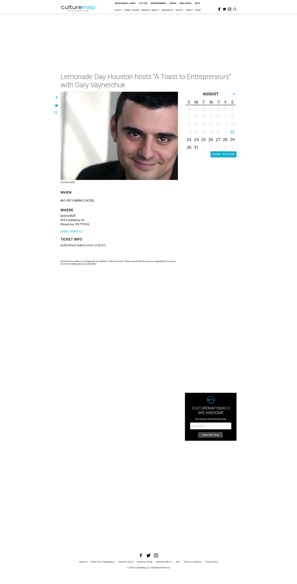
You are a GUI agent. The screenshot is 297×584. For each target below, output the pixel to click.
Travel (172, 3)
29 (232, 139)
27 (218, 139)
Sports (179, 10)
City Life (143, 3)
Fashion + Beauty (150, 10)
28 (225, 139)
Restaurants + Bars (125, 3)
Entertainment (158, 3)
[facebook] (219, 9)
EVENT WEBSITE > (72, 231)
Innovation (167, 10)
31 (196, 147)
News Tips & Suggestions (103, 562)
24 (196, 139)
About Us (83, 562)
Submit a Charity (144, 562)
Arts (197, 3)
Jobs (177, 562)
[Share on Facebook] (57, 98)
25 (203, 139)
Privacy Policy (211, 562)
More (198, 10)
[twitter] (224, 9)
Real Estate (185, 3)
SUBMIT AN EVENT (223, 154)
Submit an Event (126, 562)
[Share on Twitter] (57, 105)
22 (232, 132)
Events (189, 10)
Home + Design (131, 10)
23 (189, 139)
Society (118, 10)
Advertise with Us (164, 562)
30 (189, 147)
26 (210, 139)
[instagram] (229, 9)
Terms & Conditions (192, 562)
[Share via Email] (56, 112)
